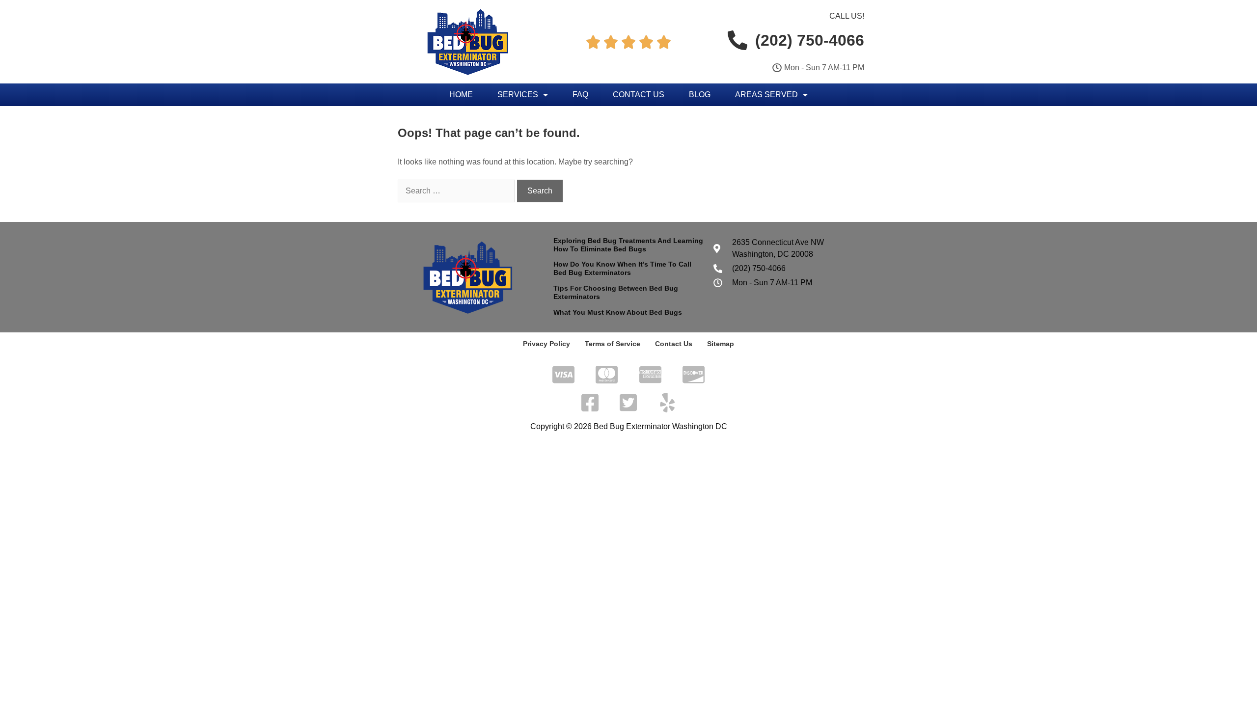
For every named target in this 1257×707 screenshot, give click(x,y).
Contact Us (638, 94)
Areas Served (766, 94)
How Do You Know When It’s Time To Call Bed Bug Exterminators (622, 268)
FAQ (580, 94)
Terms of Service (612, 344)
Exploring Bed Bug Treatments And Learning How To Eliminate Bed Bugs (628, 245)
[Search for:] (457, 191)
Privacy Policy (546, 344)
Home (461, 94)
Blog (699, 94)
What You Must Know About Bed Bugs (617, 312)
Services (517, 94)
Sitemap (720, 344)
